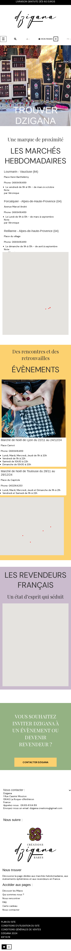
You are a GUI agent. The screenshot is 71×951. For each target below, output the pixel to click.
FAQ (4, 902)
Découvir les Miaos (12, 890)
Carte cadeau (9, 905)
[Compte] (28, 39)
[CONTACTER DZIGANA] (35, 759)
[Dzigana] (35, 19)
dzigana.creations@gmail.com (46, 808)
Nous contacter (10, 909)
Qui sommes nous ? (13, 894)
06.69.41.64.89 (28, 805)
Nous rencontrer (11, 898)
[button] (48, 308)
